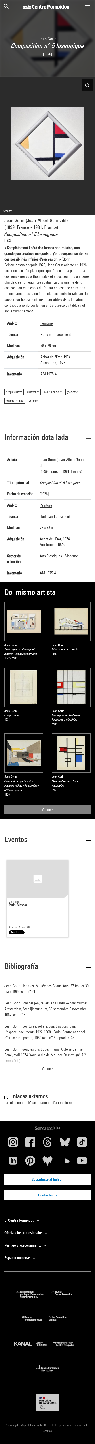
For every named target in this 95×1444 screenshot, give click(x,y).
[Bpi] (33, 1297)
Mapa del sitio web (31, 1425)
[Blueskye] (64, 1143)
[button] (47, 438)
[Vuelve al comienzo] (85, 1434)
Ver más (47, 809)
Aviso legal (12, 1425)
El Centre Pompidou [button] (19, 1220)
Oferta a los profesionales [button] (23, 1232)
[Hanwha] (47, 1373)
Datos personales (62, 1425)
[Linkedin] (13, 1162)
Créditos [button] (7, 211)
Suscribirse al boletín (47, 1179)
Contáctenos (47, 1195)
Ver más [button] (47, 1068)
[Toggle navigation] (87, 7)
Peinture (46, 323)
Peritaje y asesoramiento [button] (23, 1245)
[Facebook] (30, 1143)
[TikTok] (82, 1143)
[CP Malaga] (61, 1322)
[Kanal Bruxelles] (33, 1347)
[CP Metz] (35, 1322)
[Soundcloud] (64, 1162)
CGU (47, 1425)
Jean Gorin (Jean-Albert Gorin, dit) (36, 220)
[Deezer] (47, 1162)
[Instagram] (13, 1143)
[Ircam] (64, 1297)
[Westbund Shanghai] (67, 1347)
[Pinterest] (30, 1162)
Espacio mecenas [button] (17, 1257)
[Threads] (47, 1143)
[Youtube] (82, 1162)
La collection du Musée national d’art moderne (38, 1102)
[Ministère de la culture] (47, 1402)
